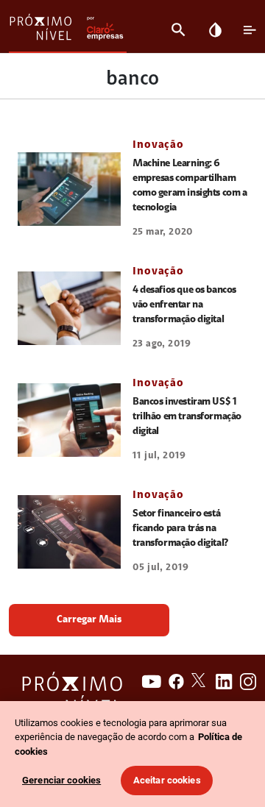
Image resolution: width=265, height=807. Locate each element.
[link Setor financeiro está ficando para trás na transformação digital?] (69, 532)
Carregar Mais (89, 620)
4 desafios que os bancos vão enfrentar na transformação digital (184, 305)
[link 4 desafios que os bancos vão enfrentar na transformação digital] (69, 308)
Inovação (158, 145)
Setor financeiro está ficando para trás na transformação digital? (180, 529)
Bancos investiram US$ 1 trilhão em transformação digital (186, 417)
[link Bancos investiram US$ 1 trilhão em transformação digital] (69, 420)
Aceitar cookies (167, 780)
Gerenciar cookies (61, 780)
